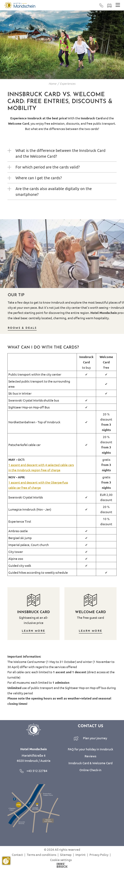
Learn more (33, 631)
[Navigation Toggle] (118, 5)
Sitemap (66, 855)
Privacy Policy (98, 855)
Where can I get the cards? (39, 177)
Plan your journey (95, 738)
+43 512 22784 (36, 771)
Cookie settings (61, 860)
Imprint (80, 855)
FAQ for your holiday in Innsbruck (90, 749)
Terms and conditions (41, 855)
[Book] (109, 5)
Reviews (90, 756)
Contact (17, 855)
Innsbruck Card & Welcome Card (90, 763)
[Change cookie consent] (6, 861)
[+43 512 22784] (101, 5)
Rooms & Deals (22, 328)
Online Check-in (90, 770)
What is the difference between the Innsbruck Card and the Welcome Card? (60, 153)
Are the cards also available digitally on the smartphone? (54, 191)
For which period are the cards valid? (48, 167)
